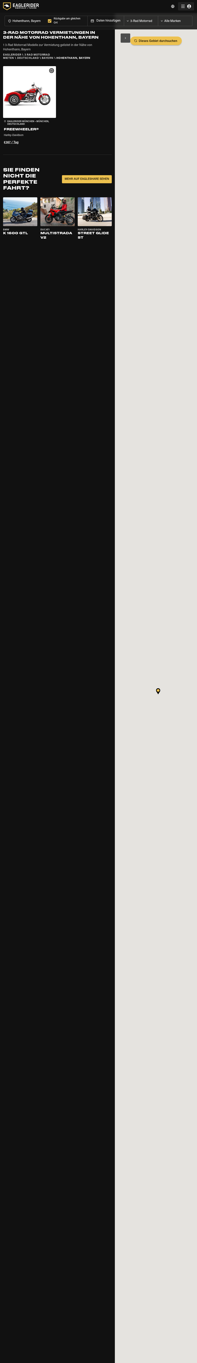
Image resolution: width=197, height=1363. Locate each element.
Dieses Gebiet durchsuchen (158, 41)
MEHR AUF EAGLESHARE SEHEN (87, 179)
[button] (29, 105)
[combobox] (25, 21)
